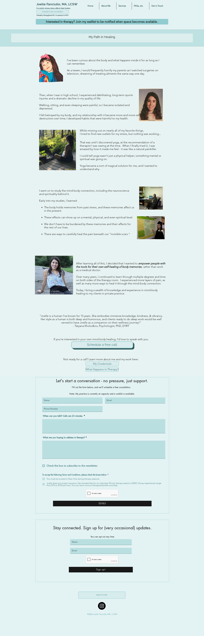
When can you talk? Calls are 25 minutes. (63, 416)
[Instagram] (102, 606)
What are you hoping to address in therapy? (64, 437)
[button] (107, 5)
